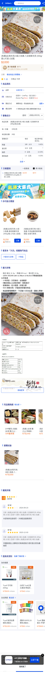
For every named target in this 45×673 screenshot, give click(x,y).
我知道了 (22, 667)
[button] (21, 51)
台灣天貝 (19, 90)
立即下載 (35, 660)
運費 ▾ (41, 104)
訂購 (17, 241)
